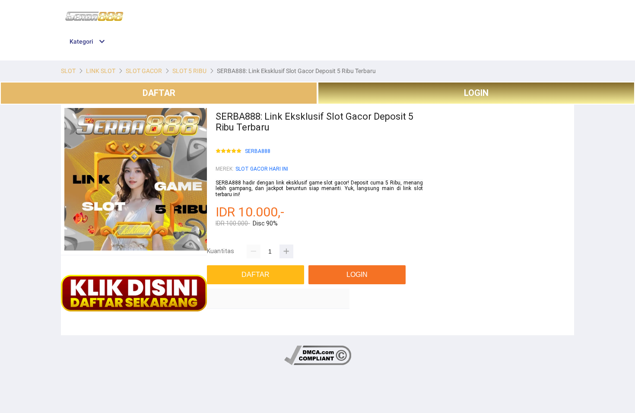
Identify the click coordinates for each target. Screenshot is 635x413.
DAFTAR (159, 93)
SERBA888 (257, 151)
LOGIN (476, 93)
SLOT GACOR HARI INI (261, 169)
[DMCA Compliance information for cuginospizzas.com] (317, 363)
